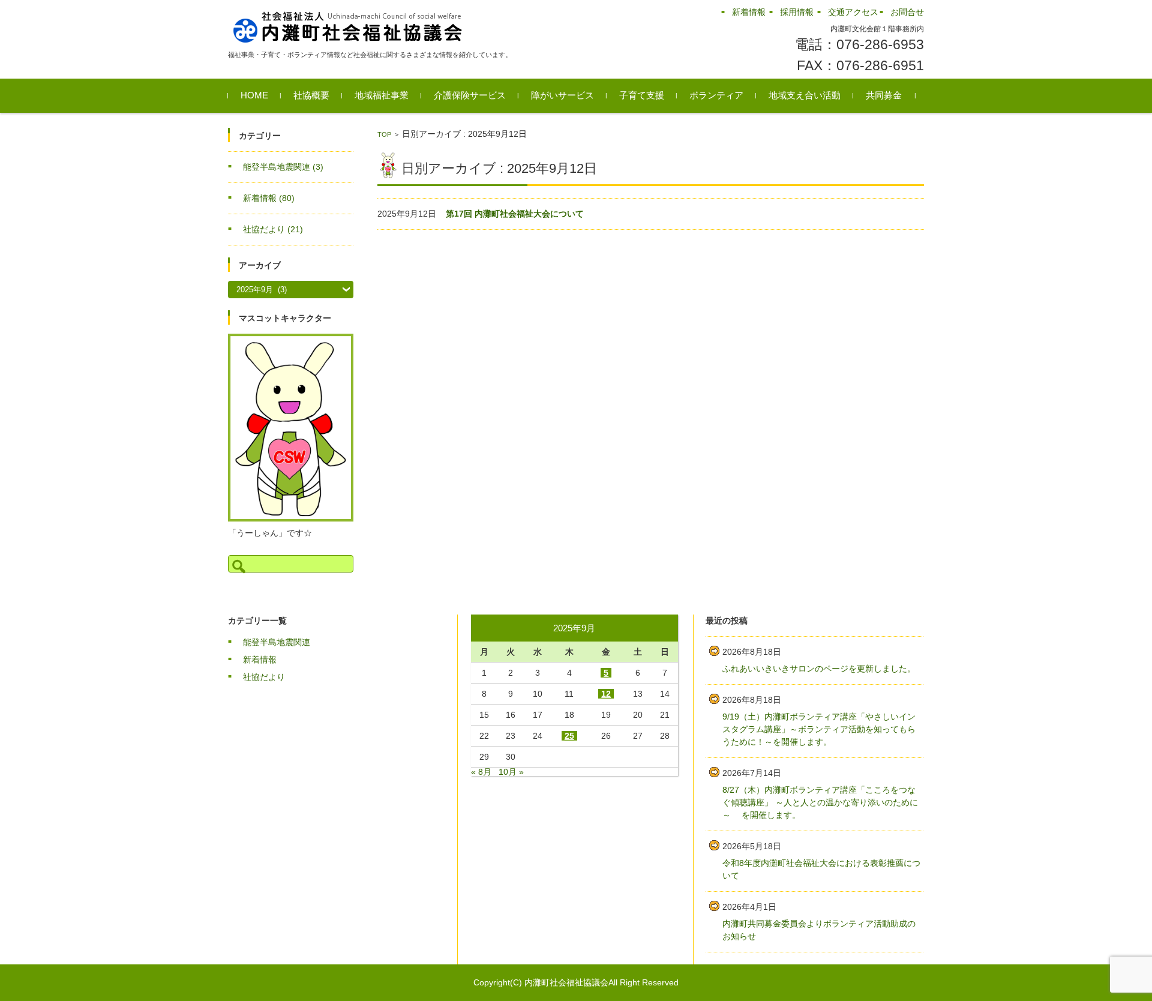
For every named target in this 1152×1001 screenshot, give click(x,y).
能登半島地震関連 (283, 167)
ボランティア (716, 95)
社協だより (273, 229)
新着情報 (269, 198)
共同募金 (884, 95)
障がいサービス (562, 95)
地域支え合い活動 (805, 95)
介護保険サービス (470, 95)
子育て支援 (641, 95)
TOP (384, 134)
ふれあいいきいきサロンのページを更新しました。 (819, 668)
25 (569, 736)
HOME (254, 95)
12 (606, 694)
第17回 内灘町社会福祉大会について (515, 213)
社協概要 (311, 95)
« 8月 (481, 772)
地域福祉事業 (382, 95)
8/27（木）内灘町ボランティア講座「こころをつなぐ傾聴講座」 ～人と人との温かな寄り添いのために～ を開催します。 (820, 802)
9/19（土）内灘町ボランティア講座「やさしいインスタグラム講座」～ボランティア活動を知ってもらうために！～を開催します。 (819, 729)
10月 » (511, 772)
